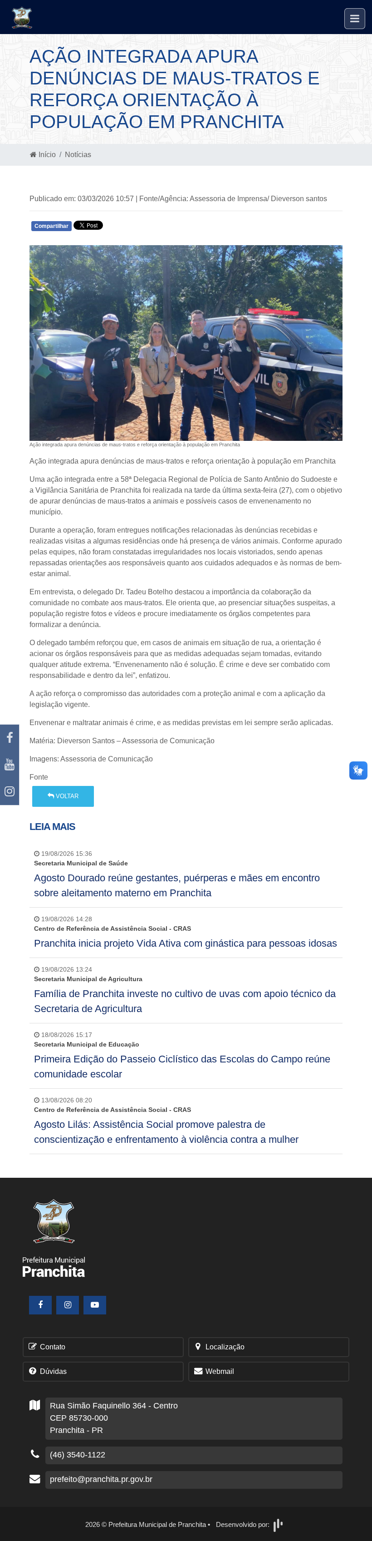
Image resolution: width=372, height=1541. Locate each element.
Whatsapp (137, 228)
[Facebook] (9, 738)
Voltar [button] (66, 796)
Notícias (78, 154)
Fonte (38, 777)
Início (46, 154)
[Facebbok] (40, 1305)
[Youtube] (9, 764)
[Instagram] (9, 791)
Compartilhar (51, 226)
